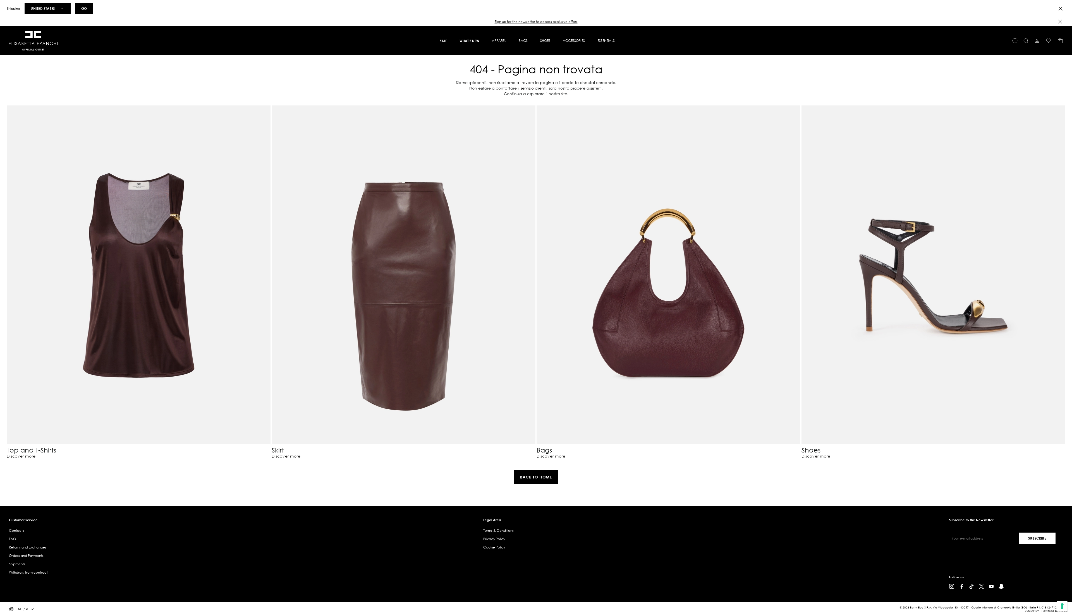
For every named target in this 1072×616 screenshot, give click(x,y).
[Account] (1037, 41)
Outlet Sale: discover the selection (536, 21)
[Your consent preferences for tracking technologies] (1062, 606)
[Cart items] (1060, 41)
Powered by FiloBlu (1055, 611)
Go (84, 8)
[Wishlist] (1048, 41)
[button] (536, 21)
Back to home (536, 477)
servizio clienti (533, 88)
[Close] (1060, 9)
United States (43, 8)
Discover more (21, 456)
